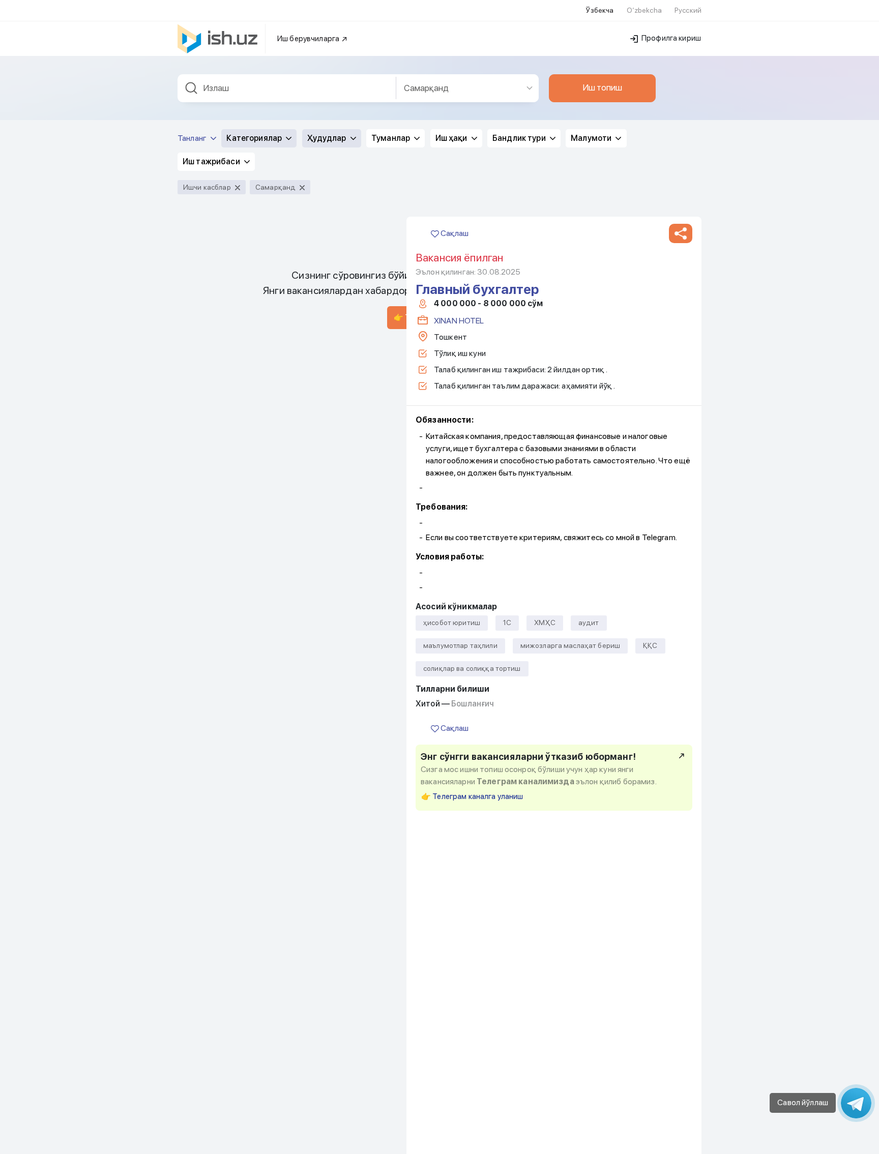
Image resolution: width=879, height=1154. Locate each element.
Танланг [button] (193, 138)
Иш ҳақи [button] (452, 138)
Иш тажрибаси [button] (212, 161)
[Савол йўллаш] (856, 1103)
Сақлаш (453, 233)
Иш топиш (602, 87)
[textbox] (287, 88)
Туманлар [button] (391, 138)
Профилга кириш (670, 38)
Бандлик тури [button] (519, 138)
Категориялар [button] (254, 138)
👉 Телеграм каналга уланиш (472, 796)
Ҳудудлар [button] (327, 138)
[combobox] (287, 88)
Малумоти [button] (592, 138)
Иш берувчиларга (309, 38)
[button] (680, 233)
